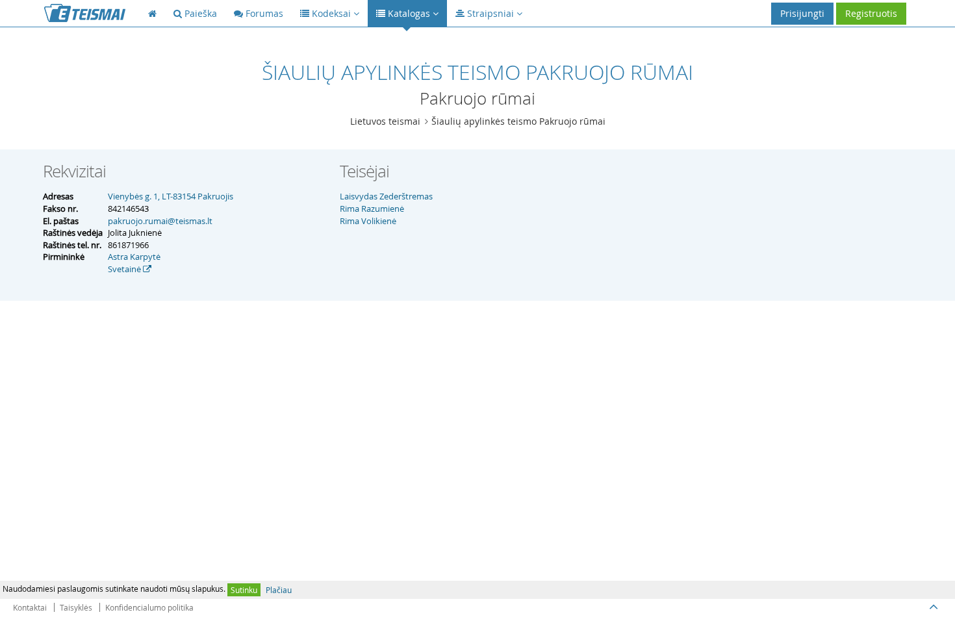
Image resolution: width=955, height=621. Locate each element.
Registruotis (871, 13)
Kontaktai (30, 607)
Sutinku (244, 590)
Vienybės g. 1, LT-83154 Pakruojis (170, 196)
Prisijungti (802, 13)
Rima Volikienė (368, 221)
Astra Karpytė (134, 256)
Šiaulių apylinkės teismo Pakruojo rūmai (518, 121)
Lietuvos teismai (385, 121)
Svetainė (125, 269)
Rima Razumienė (372, 208)
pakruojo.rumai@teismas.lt (160, 221)
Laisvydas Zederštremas (386, 196)
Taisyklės (76, 607)
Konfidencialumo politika (149, 607)
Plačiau (279, 590)
